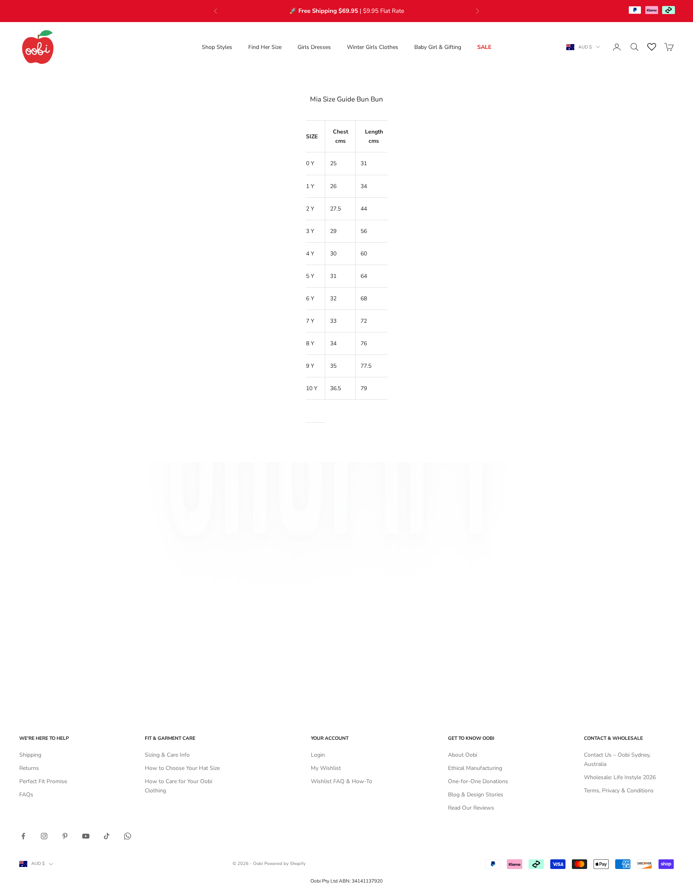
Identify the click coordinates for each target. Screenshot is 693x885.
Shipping (30, 755)
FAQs (26, 794)
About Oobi (462, 755)
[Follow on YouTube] (86, 836)
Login (318, 755)
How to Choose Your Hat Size (182, 768)
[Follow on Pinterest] (65, 836)
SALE (484, 47)
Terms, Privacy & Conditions (619, 790)
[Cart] (669, 47)
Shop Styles (217, 47)
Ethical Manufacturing (475, 768)
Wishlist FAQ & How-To (341, 781)
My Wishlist (326, 768)
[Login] (617, 47)
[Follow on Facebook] (23, 836)
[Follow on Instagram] (44, 836)
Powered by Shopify (285, 864)
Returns (29, 768)
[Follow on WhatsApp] (128, 836)
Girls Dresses (314, 47)
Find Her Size (265, 47)
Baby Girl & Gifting (437, 47)
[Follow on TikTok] (107, 836)
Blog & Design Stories (475, 794)
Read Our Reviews (471, 808)
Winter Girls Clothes (372, 47)
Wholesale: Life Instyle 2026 (620, 777)
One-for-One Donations (478, 781)
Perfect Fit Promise (43, 781)
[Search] (634, 47)
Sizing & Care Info (167, 755)
